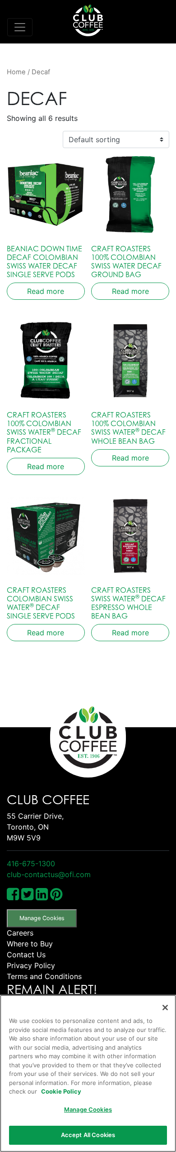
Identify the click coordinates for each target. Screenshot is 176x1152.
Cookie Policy (61, 1091)
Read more (45, 291)
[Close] (165, 1008)
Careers (20, 932)
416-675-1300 (31, 863)
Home (16, 72)
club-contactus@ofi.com (49, 874)
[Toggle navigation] (19, 27)
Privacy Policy (31, 965)
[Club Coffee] (88, 20)
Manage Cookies (42, 918)
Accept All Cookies (88, 1134)
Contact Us (26, 954)
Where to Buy (30, 943)
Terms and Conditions (44, 976)
